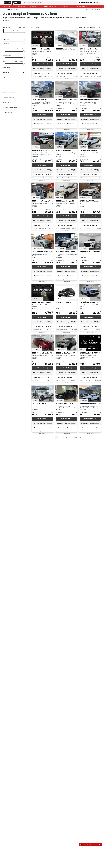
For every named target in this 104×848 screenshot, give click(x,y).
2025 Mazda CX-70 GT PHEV (91, 353)
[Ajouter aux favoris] (51, 33)
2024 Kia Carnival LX (88, 150)
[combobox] (13, 39)
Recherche (6, 27)
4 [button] (66, 437)
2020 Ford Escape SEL (41, 49)
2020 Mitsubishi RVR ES (65, 252)
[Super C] (12, 3)
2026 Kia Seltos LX (63, 302)
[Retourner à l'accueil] (4, 9)
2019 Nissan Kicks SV (88, 49)
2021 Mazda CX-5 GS (64, 404)
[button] (80, 437)
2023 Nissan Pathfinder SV (91, 100)
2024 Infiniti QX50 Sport (90, 252)
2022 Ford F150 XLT (40, 404)
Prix (4, 61)
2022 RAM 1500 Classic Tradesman (46, 302)
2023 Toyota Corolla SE (42, 353)
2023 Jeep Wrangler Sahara (44, 201)
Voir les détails (41, 64)
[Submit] (24, 2)
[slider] (4, 51)
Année (5, 49)
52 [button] (76, 437)
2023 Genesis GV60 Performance (46, 252)
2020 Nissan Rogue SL (65, 201)
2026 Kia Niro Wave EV (65, 353)
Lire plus (6, 20)
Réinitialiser (22, 27)
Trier (80, 27)
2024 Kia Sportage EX (89, 302)
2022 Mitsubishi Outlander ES (68, 49)
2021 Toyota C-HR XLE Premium (45, 150)
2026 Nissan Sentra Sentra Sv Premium (72, 100)
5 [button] (69, 437)
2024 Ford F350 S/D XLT (42, 100)
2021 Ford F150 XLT (63, 150)
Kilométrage (7, 55)
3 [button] (63, 437)
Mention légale (42, 78)
